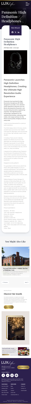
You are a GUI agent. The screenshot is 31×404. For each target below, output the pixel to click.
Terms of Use (15, 401)
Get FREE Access (23, 367)
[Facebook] (3, 375)
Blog (12, 386)
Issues (12, 388)
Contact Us (23, 388)
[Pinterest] (16, 375)
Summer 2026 (5, 386)
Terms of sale (10, 401)
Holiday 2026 (5, 388)
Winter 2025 (4, 394)
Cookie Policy (5, 401)
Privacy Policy (19, 401)
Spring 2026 (4, 390)
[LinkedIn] (7, 375)
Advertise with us (25, 401)
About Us (23, 386)
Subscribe (13, 392)
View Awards (8, 307)
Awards (12, 390)
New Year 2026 (5, 392)
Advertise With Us (15, 394)
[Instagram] (12, 375)
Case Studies (24, 390)
